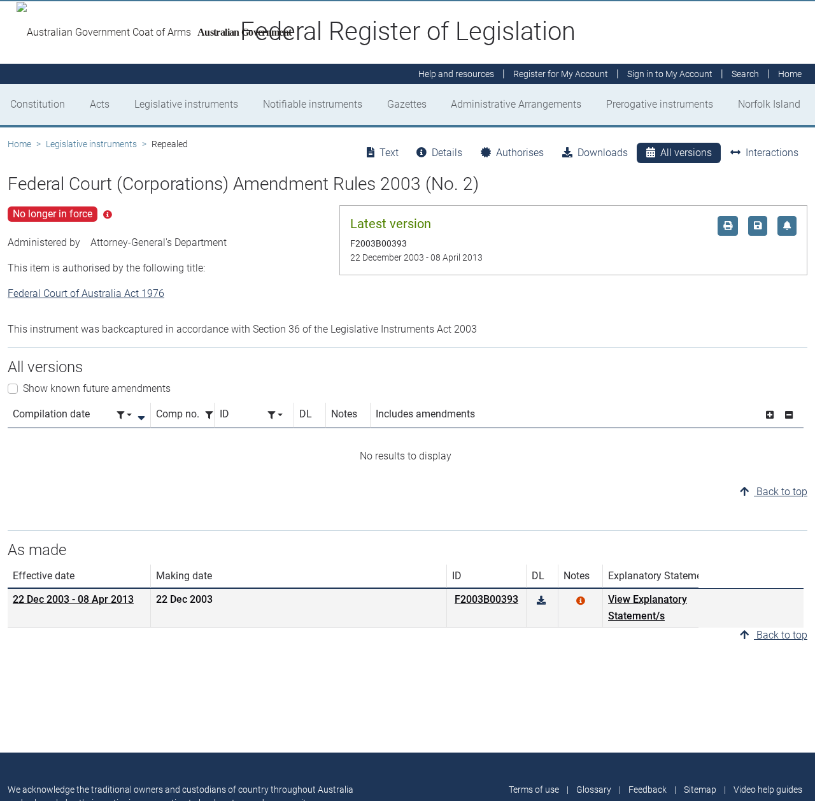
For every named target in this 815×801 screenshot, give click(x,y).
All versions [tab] (686, 153)
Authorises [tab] (520, 153)
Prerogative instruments (659, 104)
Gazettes (407, 104)
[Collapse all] (788, 415)
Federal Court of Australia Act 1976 (86, 293)
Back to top (780, 492)
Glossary (593, 789)
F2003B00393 (486, 599)
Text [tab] (389, 153)
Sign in (669, 74)
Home (19, 144)
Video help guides (768, 789)
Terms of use (534, 789)
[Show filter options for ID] (275, 415)
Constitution (37, 104)
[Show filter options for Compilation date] (124, 415)
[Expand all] (769, 415)
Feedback (647, 789)
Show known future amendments (97, 388)
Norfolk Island (769, 104)
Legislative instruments (186, 104)
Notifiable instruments (312, 104)
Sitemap (700, 789)
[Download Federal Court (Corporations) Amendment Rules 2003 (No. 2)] (541, 600)
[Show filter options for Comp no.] (212, 415)
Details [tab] (447, 153)
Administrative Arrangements (516, 104)
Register (560, 74)
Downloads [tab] (603, 153)
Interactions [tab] (772, 153)
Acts (100, 104)
